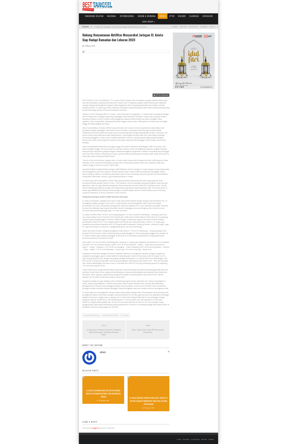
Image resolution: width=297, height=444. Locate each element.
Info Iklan (183, 27)
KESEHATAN (208, 16)
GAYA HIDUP (147, 21)
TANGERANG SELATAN (94, 16)
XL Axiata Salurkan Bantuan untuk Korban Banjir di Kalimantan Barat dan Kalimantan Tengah (103, 393)
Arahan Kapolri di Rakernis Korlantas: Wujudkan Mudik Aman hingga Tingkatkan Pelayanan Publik (104, 332)
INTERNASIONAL (127, 16)
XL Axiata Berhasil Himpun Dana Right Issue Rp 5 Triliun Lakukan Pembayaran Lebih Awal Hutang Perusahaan (148, 401)
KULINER (182, 16)
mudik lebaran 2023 (110, 315)
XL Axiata (124, 315)
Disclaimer (203, 27)
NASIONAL (111, 16)
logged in (95, 428)
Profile (212, 27)
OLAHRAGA (194, 16)
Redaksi (175, 27)
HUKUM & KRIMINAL (147, 16)
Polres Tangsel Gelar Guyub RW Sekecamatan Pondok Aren (148, 330)
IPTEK (171, 16)
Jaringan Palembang (91, 315)
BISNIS (163, 16)
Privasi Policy (193, 27)
